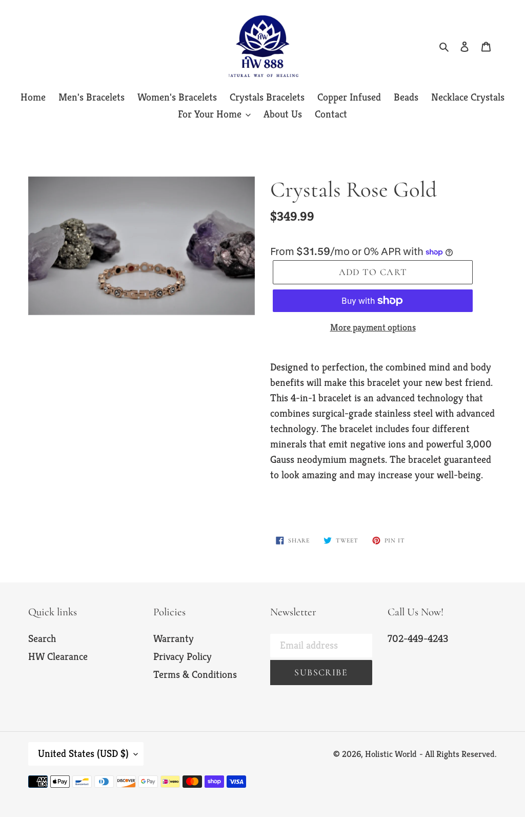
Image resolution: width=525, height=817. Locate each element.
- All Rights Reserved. (458, 754)
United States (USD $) (83, 753)
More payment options (373, 327)
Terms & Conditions (195, 674)
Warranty (173, 638)
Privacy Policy (182, 656)
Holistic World (391, 754)
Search (42, 638)
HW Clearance (58, 656)
